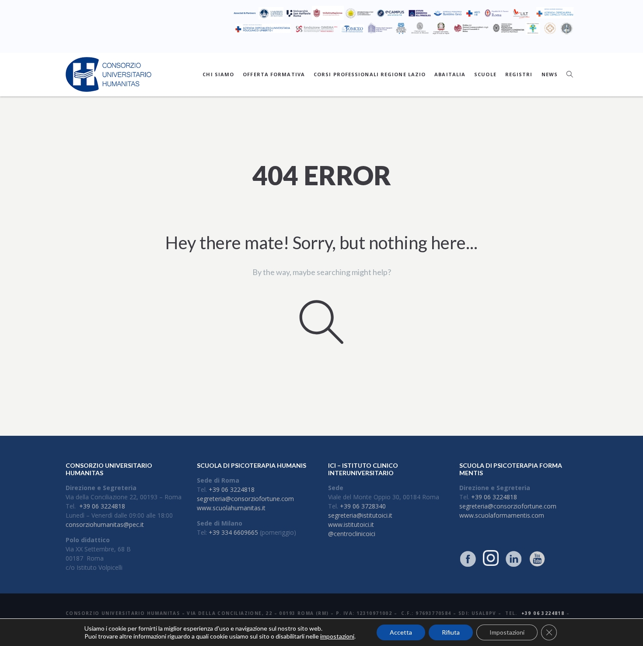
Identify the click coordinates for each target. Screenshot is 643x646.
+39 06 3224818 (102, 506)
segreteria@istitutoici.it (360, 515)
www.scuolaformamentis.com (501, 515)
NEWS (550, 74)
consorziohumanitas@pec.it (105, 524)
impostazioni (337, 636)
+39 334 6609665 (233, 532)
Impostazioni (506, 632)
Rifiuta (451, 632)
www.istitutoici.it (351, 524)
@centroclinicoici (351, 534)
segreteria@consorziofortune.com (245, 498)
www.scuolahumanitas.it (231, 508)
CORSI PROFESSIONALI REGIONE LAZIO (370, 74)
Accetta (401, 632)
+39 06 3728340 (363, 506)
